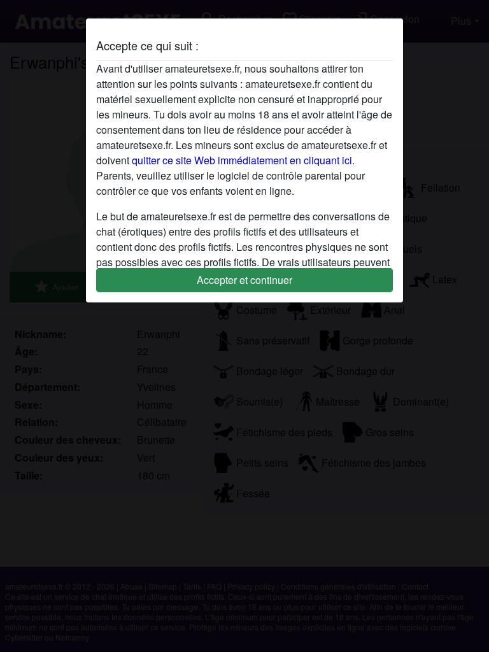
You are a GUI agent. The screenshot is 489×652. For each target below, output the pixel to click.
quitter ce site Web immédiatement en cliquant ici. (243, 160)
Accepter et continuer (244, 280)
